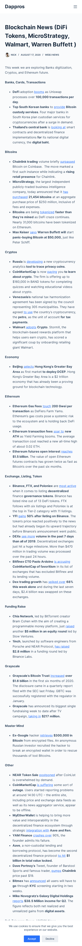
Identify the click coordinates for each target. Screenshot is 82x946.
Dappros (15, 6)
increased (57, 676)
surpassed (67, 161)
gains (22, 516)
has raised (62, 646)
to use (28, 312)
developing (35, 261)
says (33, 232)
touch (47, 406)
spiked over (56, 582)
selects (29, 366)
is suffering (45, 785)
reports (18, 901)
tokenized (47, 212)
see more (28, 536)
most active (67, 486)
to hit (62, 855)
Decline (50, 938)
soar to (59, 431)
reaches (66, 451)
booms (39, 92)
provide (59, 107)
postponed (47, 775)
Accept (32, 938)
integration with (37, 830)
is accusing (62, 561)
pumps (56, 871)
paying (52, 272)
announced (38, 881)
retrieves (46, 735)
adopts (31, 327)
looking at (58, 127)
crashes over (42, 835)
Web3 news (52, 54)
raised (70, 626)
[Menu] (75, 6)
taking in (34, 716)
